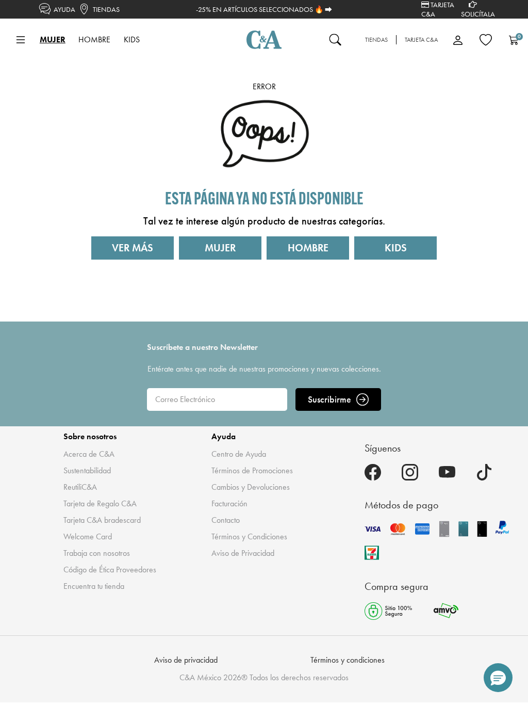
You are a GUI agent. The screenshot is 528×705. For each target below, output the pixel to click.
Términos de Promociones (252, 470)
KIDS (396, 247)
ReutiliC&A (80, 487)
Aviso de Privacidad (242, 553)
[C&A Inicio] (264, 40)
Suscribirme (329, 399)
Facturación (229, 503)
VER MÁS (132, 247)
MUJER (220, 247)
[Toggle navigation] (20, 39)
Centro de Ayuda (238, 453)
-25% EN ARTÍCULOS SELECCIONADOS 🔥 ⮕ (264, 9)
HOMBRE (308, 247)
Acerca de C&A (88, 453)
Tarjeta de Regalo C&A (100, 503)
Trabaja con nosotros (96, 553)
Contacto (225, 520)
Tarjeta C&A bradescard (102, 520)
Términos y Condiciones (249, 536)
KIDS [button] (132, 39)
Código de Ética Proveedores (109, 569)
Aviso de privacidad (186, 659)
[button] (498, 677)
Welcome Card (87, 536)
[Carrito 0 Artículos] (513, 39)
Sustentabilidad (87, 470)
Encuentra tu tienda (93, 586)
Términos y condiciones (347, 659)
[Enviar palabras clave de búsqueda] (335, 39)
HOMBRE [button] (94, 39)
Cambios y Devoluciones (250, 487)
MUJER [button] (52, 39)
